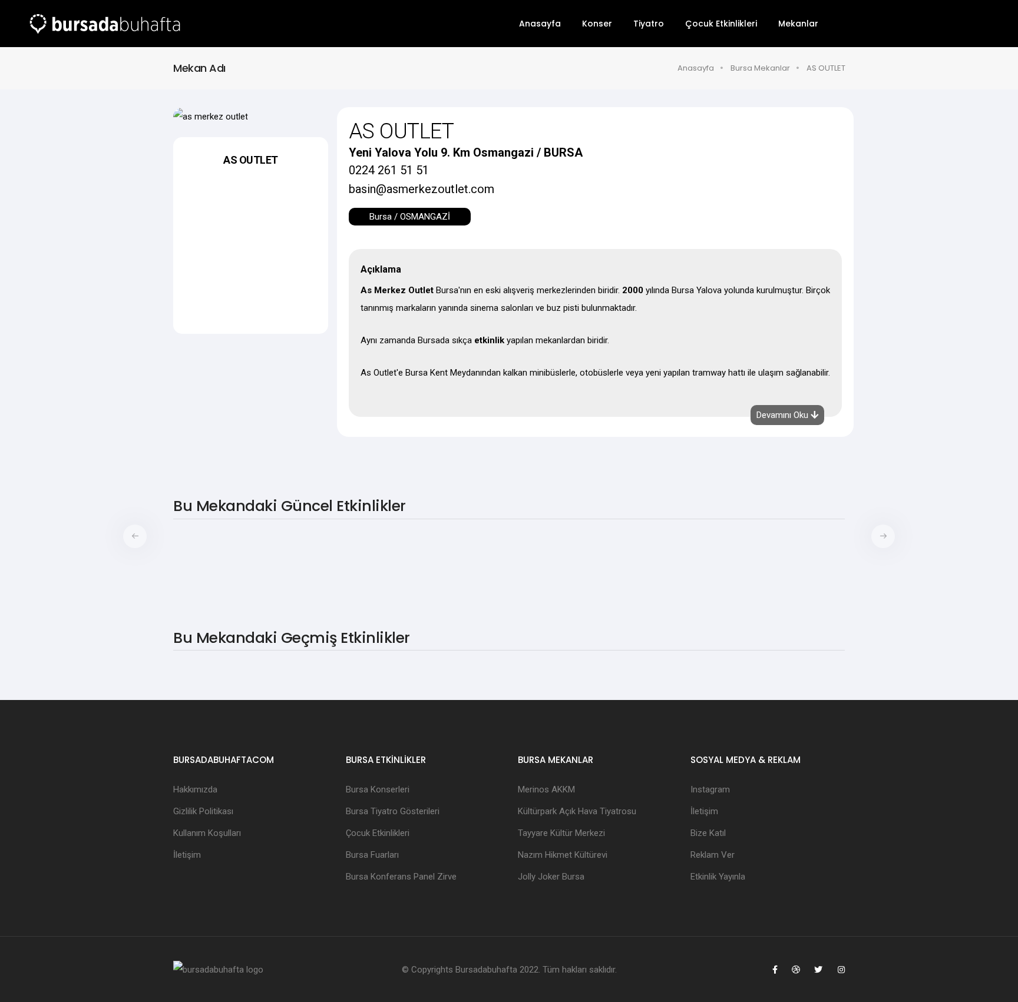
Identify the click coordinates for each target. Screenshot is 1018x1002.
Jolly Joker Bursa (551, 876)
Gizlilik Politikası (203, 811)
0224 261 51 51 (389, 170)
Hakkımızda (195, 789)
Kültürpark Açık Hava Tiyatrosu (577, 811)
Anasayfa (540, 23)
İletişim (187, 855)
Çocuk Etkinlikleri (721, 23)
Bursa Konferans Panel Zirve (401, 876)
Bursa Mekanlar (760, 68)
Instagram (710, 789)
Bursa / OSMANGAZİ (409, 216)
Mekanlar (798, 23)
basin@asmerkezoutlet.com (421, 189)
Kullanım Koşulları (207, 833)
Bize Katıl (708, 833)
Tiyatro (648, 23)
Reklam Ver (712, 855)
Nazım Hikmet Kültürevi (562, 855)
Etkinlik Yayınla (717, 876)
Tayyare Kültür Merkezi (561, 833)
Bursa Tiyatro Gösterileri (392, 811)
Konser (597, 23)
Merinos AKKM (546, 789)
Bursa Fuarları (372, 855)
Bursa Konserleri (377, 789)
